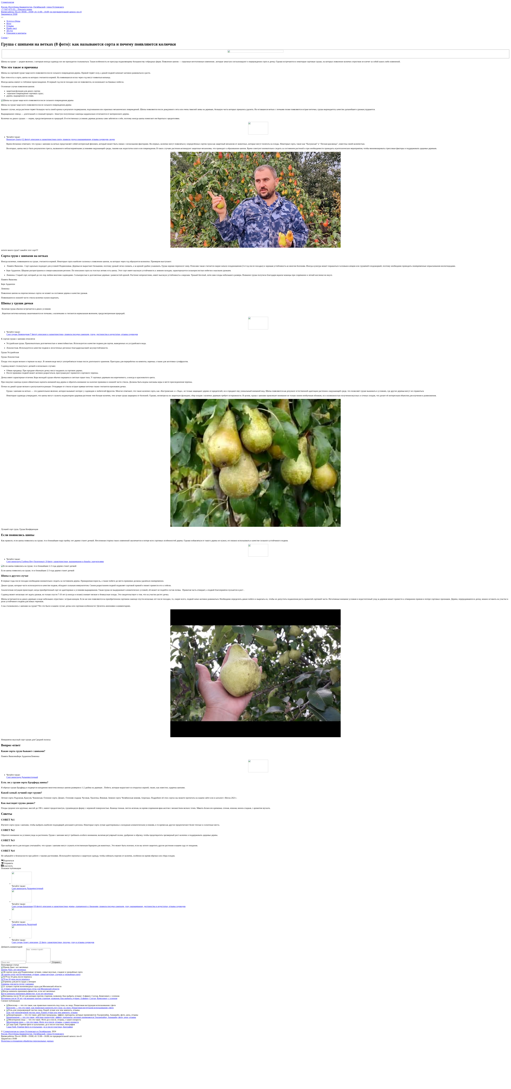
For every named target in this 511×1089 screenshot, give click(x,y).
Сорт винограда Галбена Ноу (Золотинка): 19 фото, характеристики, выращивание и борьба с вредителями (55, 561)
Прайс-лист (11, 28)
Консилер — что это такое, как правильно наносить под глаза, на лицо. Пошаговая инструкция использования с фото (60, 1008)
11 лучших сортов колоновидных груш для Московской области (30, 989)
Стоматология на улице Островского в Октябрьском (27, 1031)
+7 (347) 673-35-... (16, 9)
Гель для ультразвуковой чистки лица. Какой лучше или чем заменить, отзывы (42, 1012)
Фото (8, 23)
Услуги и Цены (13, 21)
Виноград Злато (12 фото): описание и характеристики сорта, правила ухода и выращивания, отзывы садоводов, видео (60, 139)
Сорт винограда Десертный (24, 924)
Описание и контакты (16, 33)
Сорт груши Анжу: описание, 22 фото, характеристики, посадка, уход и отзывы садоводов (53, 942)
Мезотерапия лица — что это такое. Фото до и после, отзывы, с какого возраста (42, 1022)
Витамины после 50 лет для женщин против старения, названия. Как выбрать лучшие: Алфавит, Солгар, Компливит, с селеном (59, 998)
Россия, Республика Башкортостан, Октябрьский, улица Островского (32, 7)
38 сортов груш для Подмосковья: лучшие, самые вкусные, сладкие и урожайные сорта (40, 974)
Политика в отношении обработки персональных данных (27, 1041)
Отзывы (10, 26)
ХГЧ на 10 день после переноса (15, 979)
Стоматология (7, 2)
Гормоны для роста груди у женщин (17, 984)
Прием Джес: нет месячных (13, 969)
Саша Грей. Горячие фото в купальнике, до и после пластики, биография (39, 1027)
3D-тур (9, 31)
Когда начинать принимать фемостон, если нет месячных (27, 993)
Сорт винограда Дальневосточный (22, 777)
